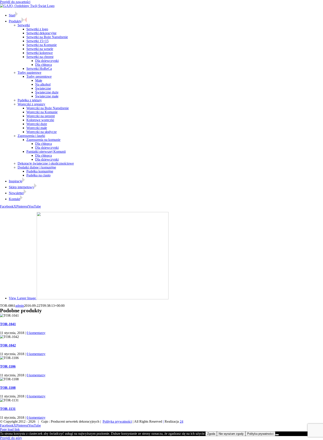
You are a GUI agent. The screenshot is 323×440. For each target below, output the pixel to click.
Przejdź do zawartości (15, 2)
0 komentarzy (36, 333)
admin (19, 305)
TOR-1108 (8, 388)
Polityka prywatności (117, 421)
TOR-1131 (8, 409)
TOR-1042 (8, 345)
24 (181, 421)
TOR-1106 (8, 366)
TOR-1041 (8, 324)
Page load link (10, 429)
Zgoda (211, 433)
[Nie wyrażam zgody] (277, 434)
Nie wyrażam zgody (231, 433)
